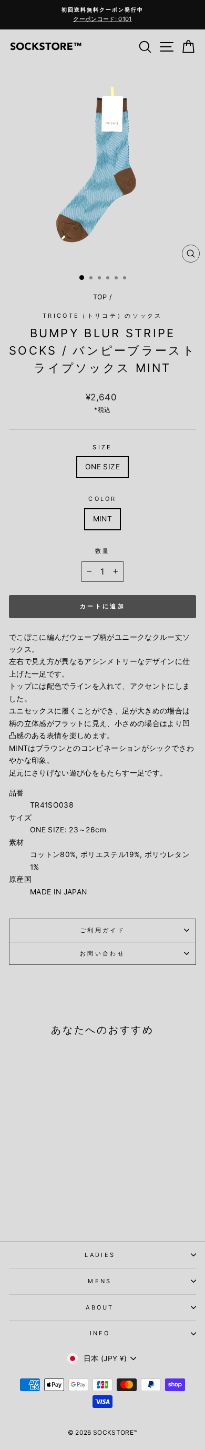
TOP (100, 297)
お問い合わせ (102, 953)
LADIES (100, 1254)
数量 (102, 551)
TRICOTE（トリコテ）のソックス (102, 315)
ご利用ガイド (102, 930)
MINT (102, 519)
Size (102, 447)
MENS (99, 1281)
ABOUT (100, 1307)
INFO (100, 1333)
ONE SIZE (102, 466)
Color (102, 498)
